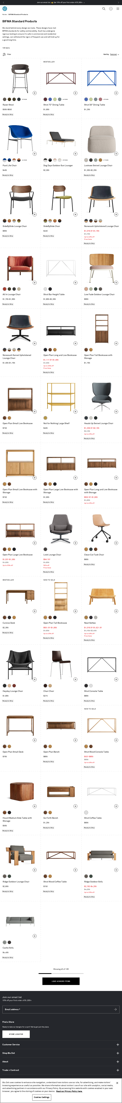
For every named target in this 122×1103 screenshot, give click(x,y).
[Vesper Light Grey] (96, 617)
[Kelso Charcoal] (91, 160)
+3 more (24, 99)
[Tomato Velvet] (5, 289)
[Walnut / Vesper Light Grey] (96, 221)
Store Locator (16, 1034)
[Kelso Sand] (86, 160)
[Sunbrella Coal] (9, 942)
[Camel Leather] (100, 160)
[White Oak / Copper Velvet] (9, 221)
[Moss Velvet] (9, 99)
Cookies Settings (41, 1097)
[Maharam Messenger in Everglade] (96, 418)
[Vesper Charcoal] (91, 617)
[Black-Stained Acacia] (9, 812)
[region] (61, 1090)
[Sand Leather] (9, 686)
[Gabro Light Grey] (91, 418)
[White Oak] (55, 350)
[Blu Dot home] (4, 8)
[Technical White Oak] (50, 686)
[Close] (117, 1083)
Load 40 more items (61, 981)
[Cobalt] (50, 99)
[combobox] (112, 54)
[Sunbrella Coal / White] (45, 160)
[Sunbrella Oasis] (91, 289)
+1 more (105, 160)
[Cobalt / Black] (9, 160)
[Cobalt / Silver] (5, 160)
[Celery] (55, 99)
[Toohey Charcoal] (5, 99)
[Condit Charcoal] (45, 549)
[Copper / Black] (19, 160)
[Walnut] (50, 350)
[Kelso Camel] (19, 289)
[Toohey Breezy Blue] (5, 942)
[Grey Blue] (60, 99)
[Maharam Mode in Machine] (19, 99)
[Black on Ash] (9, 617)
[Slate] (50, 289)
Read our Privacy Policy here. (69, 1091)
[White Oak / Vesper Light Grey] (100, 221)
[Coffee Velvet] (14, 99)
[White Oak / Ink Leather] (86, 221)
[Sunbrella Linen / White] (60, 160)
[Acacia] (5, 812)
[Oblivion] (91, 549)
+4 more (65, 99)
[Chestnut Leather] (14, 686)
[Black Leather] (5, 686)
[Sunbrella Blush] (86, 289)
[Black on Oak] (45, 350)
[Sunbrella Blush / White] (55, 160)
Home (4, 14)
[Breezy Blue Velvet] (96, 160)
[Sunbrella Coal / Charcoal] (50, 160)
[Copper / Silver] (14, 160)
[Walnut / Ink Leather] (91, 221)
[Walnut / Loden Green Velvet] (19, 221)
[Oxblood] (45, 99)
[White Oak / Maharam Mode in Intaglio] (14, 221)
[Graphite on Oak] (45, 686)
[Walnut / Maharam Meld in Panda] (5, 221)
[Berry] (100, 99)
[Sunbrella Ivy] (96, 289)
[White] (45, 289)
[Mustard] (45, 418)
